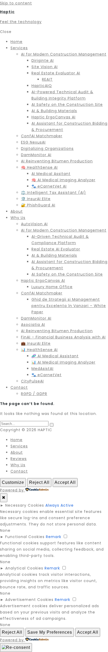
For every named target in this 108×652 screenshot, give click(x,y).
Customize (13, 482)
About (16, 452)
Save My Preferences (49, 632)
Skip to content (16, 3)
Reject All (39, 482)
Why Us (17, 465)
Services (19, 446)
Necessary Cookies (24, 505)
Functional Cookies (25, 536)
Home (16, 439)
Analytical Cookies (24, 568)
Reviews (18, 458)
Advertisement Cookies (29, 599)
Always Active (59, 505)
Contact (19, 471)
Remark (53, 536)
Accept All (65, 482)
